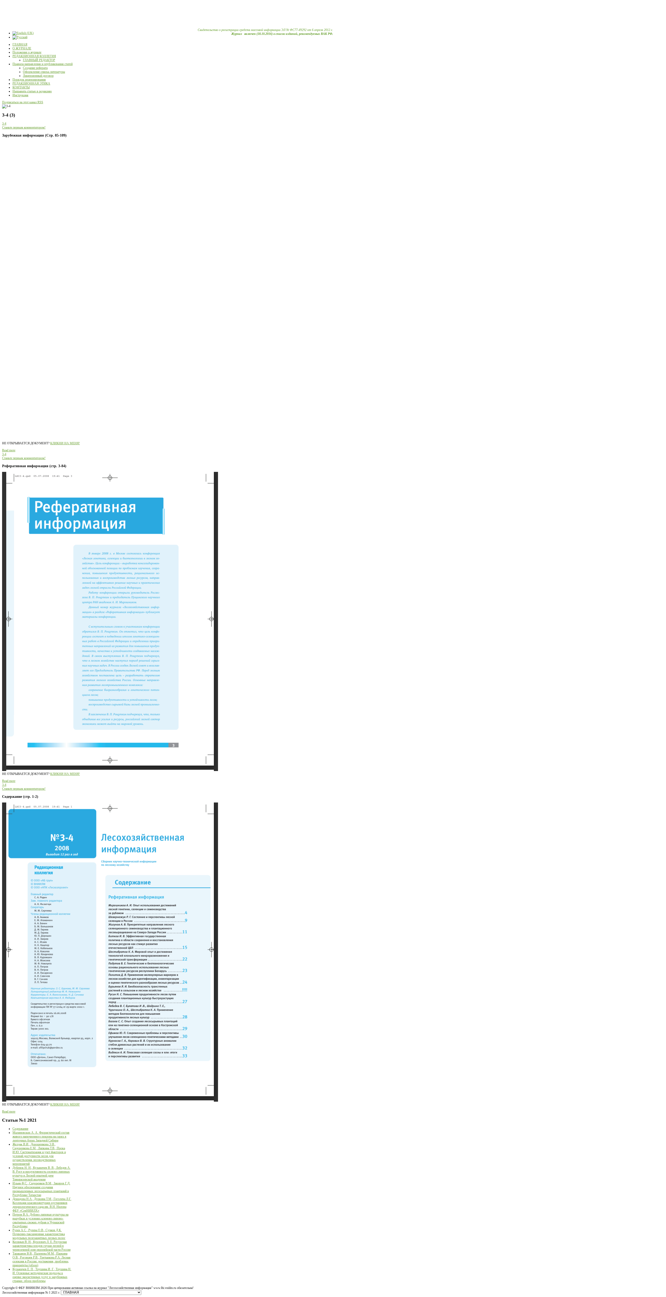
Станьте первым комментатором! (24, 127)
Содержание (20, 1129)
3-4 (4, 123)
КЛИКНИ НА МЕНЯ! (65, 443)
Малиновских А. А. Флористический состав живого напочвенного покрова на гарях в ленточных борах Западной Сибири (40, 1136)
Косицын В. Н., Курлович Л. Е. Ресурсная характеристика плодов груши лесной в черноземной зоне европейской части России (41, 1245)
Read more (8, 450)
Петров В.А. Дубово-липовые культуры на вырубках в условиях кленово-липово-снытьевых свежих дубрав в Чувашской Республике (40, 1220)
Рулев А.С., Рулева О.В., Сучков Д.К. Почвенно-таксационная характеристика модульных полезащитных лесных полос (38, 1234)
